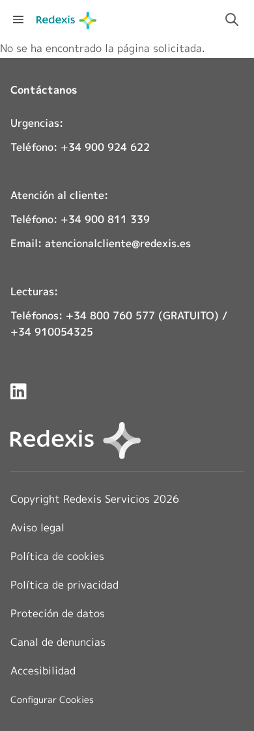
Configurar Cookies (52, 700)
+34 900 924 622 (105, 147)
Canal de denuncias (58, 642)
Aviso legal (37, 527)
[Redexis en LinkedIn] (18, 391)
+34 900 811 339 (105, 219)
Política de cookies (57, 556)
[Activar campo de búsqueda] (232, 19)
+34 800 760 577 (110, 315)
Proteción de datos (57, 613)
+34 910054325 (51, 332)
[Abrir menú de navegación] (18, 19)
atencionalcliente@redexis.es (118, 243)
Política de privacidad (64, 585)
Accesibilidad (43, 670)
